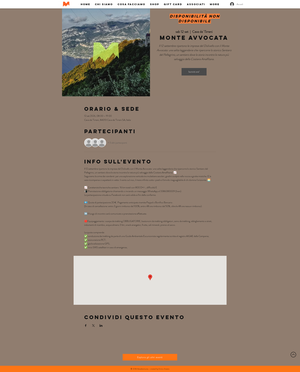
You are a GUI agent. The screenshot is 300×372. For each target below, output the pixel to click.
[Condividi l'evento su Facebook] (85, 325)
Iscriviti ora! (194, 71)
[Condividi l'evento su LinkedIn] (101, 325)
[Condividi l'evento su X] (93, 325)
